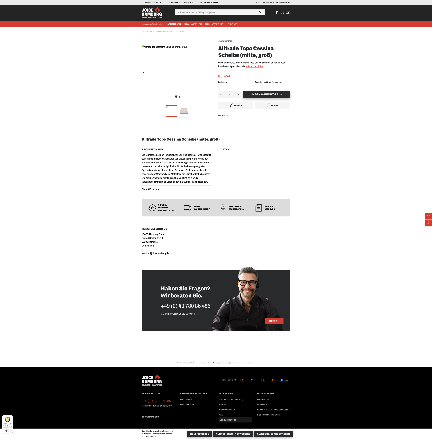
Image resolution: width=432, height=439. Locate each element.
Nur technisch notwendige (233, 434)
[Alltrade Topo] (254, 41)
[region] (178, 82)
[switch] (7, 430)
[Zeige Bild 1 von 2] (176, 97)
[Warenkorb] (287, 12)
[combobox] (215, 12)
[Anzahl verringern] (220, 94)
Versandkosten (277, 82)
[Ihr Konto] (282, 12)
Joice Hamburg (150, 417)
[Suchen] (260, 12)
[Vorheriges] (143, 72)
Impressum (262, 404)
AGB (221, 414)
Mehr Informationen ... (150, 437)
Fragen (275, 105)
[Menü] (11, 416)
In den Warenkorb (264, 94)
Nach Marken (186, 399)
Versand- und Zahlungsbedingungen (273, 409)
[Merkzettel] (277, 12)
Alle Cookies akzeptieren (273, 434)
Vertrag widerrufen (228, 420)
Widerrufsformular (227, 409)
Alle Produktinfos (254, 66)
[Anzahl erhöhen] (238, 94)
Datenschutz (263, 399)
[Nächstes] (212, 72)
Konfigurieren (199, 434)
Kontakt (273, 321)
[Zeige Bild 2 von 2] (179, 97)
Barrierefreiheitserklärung (268, 414)
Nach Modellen (187, 404)
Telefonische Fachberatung (231, 399)
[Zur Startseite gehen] (153, 12)
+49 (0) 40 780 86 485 (156, 401)
